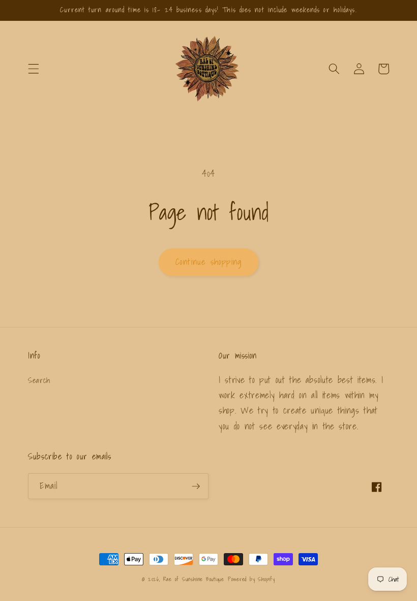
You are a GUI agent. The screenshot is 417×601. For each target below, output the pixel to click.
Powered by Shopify (251, 579)
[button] (33, 69)
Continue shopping (208, 261)
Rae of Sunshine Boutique (193, 579)
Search (39, 380)
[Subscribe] (196, 486)
